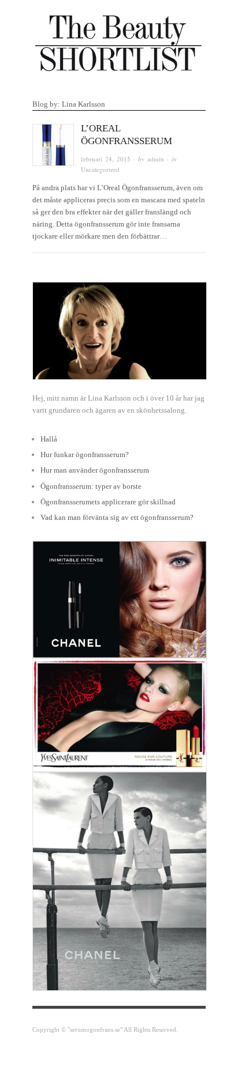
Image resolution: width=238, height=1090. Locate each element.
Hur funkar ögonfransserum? (84, 454)
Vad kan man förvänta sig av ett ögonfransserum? (117, 517)
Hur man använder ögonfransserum (94, 470)
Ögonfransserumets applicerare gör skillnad (108, 501)
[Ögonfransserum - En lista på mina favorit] (119, 40)
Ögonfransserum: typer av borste (91, 486)
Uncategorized (100, 169)
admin (155, 158)
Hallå (48, 439)
